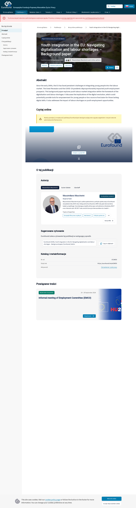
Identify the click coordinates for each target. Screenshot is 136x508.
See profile (108, 221)
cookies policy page (52, 499)
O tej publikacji (6, 42)
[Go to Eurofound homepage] (6, 4)
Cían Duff (77, 188)
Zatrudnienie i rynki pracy (109, 267)
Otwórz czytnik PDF (79, 153)
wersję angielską (67, 18)
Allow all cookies (111, 499)
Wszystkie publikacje (75, 27)
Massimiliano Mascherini (50, 188)
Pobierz (111, 68)
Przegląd (5, 30)
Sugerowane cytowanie (9, 48)
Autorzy (5, 45)
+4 (108, 215)
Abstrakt (4, 34)
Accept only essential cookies (111, 504)
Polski (131, 6)
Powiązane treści (7, 55)
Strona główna (8, 12)
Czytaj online (6, 38)
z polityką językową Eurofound (94, 18)
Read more (90, 316)
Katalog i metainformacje (10, 52)
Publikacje (57, 27)
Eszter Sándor (65, 188)
